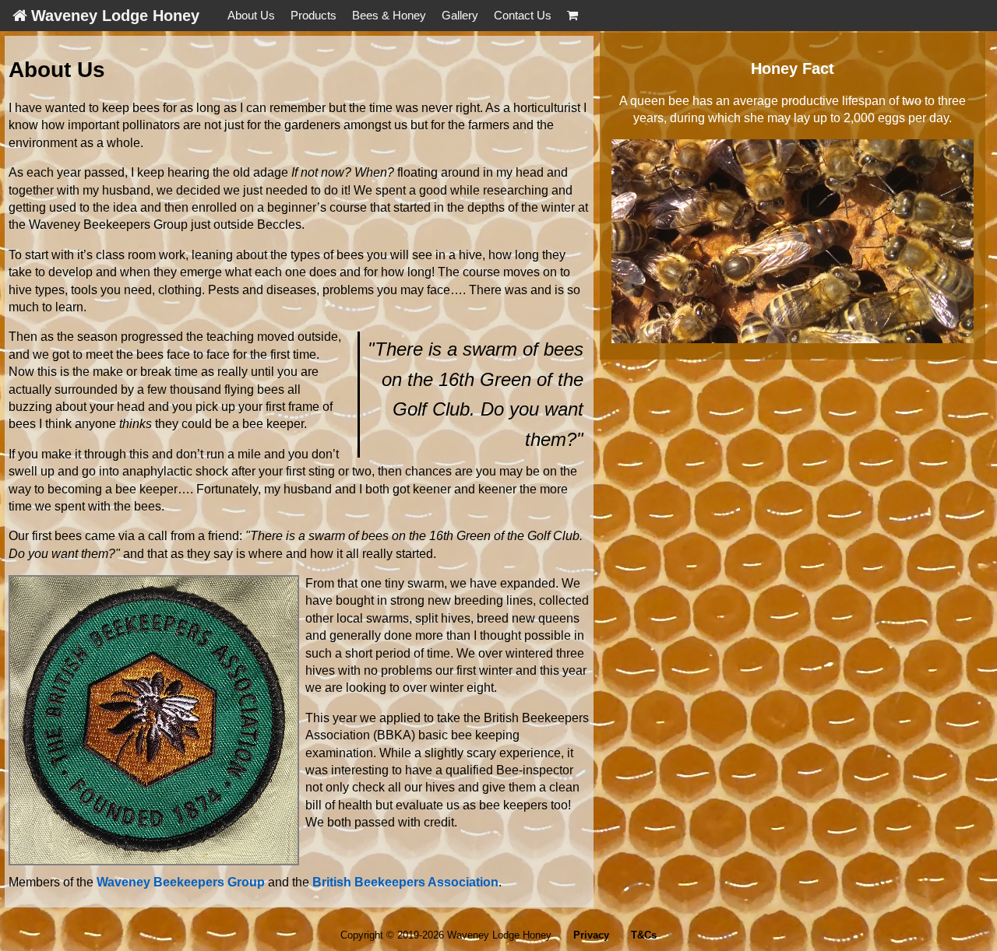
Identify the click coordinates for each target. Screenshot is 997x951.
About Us (251, 15)
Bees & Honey (389, 15)
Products (313, 15)
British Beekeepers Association (405, 882)
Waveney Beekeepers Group (181, 882)
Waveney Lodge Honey (115, 15)
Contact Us (522, 15)
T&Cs (644, 935)
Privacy (591, 935)
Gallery (460, 15)
